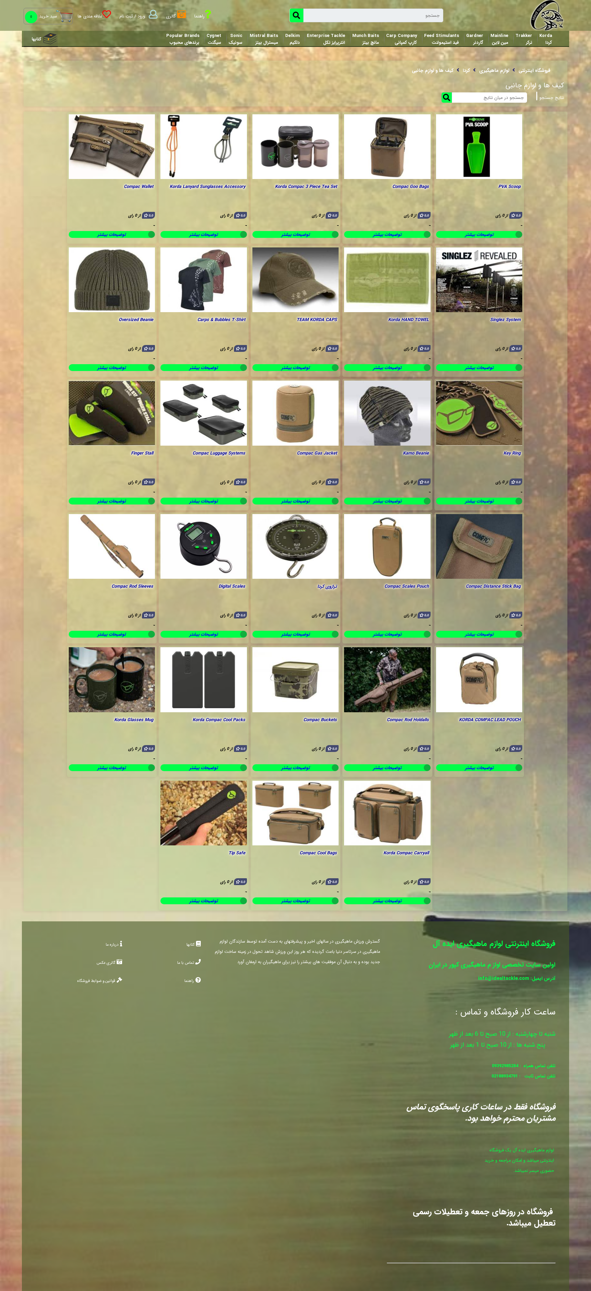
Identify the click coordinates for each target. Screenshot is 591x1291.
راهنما (189, 981)
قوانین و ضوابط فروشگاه (96, 981)
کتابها (36, 39)
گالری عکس (105, 963)
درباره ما (112, 945)
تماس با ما (185, 963)
